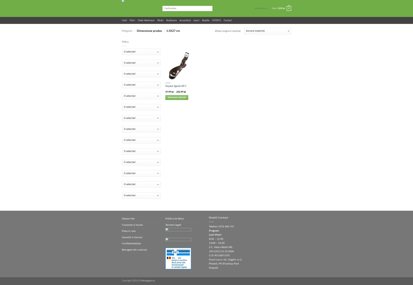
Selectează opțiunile (177, 97)
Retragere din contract (134, 250)
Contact (228, 20)
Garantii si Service (132, 237)
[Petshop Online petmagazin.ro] (140, 8)
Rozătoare (171, 20)
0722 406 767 (226, 226)
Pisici (132, 20)
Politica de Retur (174, 218)
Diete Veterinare (146, 20)
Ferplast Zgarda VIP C (175, 86)
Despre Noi (128, 218)
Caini (124, 20)
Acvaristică (185, 20)
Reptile (205, 20)
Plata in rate (129, 231)
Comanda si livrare (132, 225)
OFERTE (216, 20)
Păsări (160, 20)
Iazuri (196, 20)
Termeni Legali (173, 225)
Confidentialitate (131, 243)
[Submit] (215, 8)
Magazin (127, 30)
